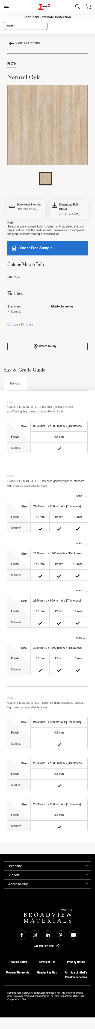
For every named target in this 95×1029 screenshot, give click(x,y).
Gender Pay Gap (47, 972)
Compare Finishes (20, 324)
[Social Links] (21, 935)
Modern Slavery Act (18, 972)
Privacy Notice (76, 962)
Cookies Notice (18, 962)
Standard (15, 383)
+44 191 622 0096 (44, 946)
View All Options (27, 43)
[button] (88, 7)
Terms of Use (47, 962)
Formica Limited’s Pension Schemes (76, 975)
